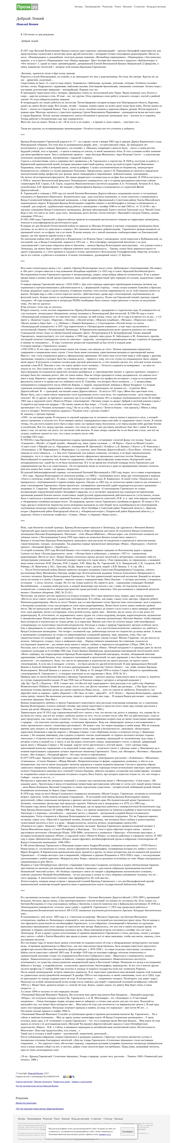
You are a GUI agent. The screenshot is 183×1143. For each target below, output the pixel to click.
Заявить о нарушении (82, 1081)
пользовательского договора (132, 1123)
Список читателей (24, 1081)
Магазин (127, 6)
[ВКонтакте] (64, 1077)
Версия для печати (43, 1081)
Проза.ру (118, 1119)
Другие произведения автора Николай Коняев (37, 1086)
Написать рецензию (26, 1103)
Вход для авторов (156, 6)
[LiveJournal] (73, 1077)
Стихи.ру (108, 1119)
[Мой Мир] (70, 1077)
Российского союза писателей (84, 1139)
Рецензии (107, 6)
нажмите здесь (105, 1134)
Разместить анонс (61, 1081)
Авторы (79, 6)
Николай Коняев (27, 24)
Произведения (92, 6)
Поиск (118, 6)
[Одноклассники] (67, 1077)
